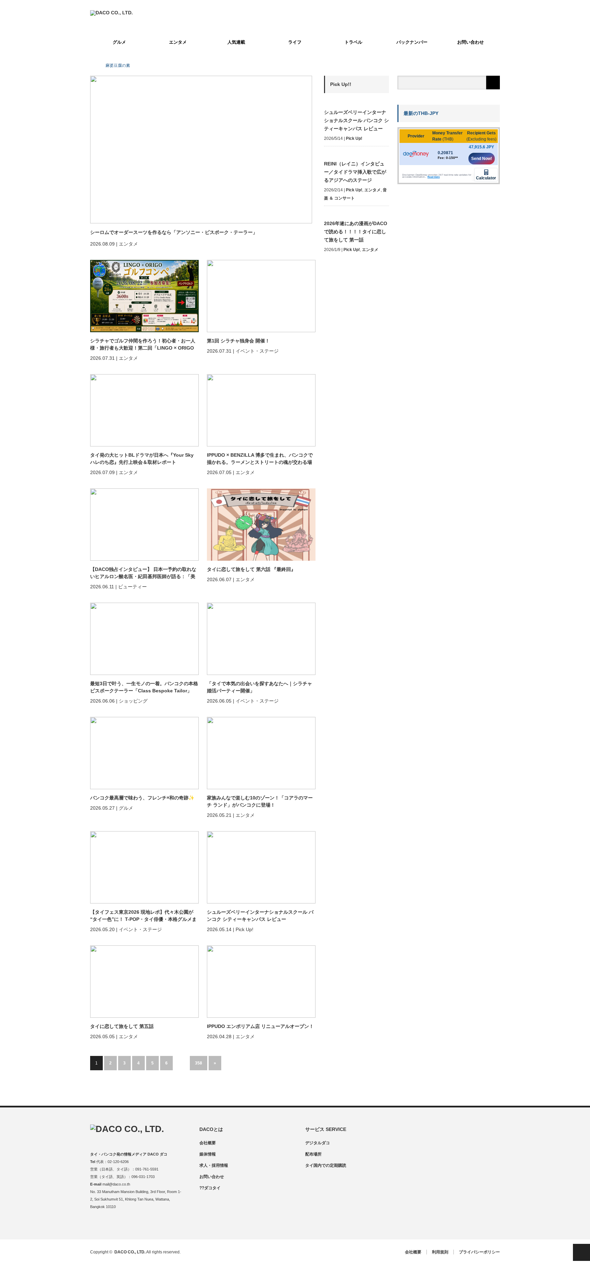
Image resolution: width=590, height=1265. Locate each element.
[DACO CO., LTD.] (111, 12)
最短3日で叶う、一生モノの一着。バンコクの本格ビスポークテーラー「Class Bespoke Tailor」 (144, 687)
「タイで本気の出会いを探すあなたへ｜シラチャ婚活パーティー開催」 (259, 687)
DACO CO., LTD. (129, 1252)
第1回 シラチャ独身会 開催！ (238, 340)
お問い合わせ (470, 42)
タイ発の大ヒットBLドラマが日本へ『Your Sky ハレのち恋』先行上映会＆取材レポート (142, 458)
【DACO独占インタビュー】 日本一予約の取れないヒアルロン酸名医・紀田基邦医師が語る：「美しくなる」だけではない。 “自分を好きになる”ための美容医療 (143, 573)
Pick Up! (354, 138)
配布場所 (313, 1154)
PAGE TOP (581, 1252)
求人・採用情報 (213, 1165)
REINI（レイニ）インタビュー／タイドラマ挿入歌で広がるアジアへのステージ (355, 172)
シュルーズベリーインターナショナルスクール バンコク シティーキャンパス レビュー (260, 915)
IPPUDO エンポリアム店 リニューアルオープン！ (260, 1026)
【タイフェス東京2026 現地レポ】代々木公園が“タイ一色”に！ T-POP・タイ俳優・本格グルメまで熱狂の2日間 (143, 916)
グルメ (119, 42)
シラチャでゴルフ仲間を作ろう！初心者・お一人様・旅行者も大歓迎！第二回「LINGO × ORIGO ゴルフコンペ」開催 (142, 345)
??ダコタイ (210, 1188)
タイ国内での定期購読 (325, 1165)
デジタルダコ (317, 1143)
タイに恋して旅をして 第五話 (122, 1026)
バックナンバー (411, 42)
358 (198, 1063)
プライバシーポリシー (479, 1252)
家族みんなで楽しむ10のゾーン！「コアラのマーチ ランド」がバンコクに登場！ (260, 801)
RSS (135, 1225)
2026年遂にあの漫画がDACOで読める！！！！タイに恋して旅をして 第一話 (355, 231)
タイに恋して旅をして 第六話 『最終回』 (251, 569)
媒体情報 (207, 1154)
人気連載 (236, 42)
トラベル (353, 42)
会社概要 (207, 1143)
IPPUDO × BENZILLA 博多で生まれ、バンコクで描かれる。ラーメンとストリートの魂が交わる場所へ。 (260, 459)
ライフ (294, 42)
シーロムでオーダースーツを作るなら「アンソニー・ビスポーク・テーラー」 (173, 232)
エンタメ (178, 42)
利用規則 (440, 1252)
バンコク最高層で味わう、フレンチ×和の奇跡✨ (142, 797)
